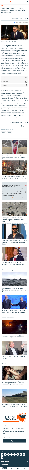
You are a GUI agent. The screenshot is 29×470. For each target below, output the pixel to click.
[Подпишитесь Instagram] (17, 454)
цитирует (12, 72)
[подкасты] (11, 468)
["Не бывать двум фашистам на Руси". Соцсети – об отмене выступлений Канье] (14, 231)
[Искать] (24, 468)
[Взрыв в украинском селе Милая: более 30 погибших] (14, 327)
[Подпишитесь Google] (2, 454)
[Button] (13, 19)
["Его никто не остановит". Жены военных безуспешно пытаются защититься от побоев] (14, 373)
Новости (3, 5)
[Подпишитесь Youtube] (11, 454)
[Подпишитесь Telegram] (14, 454)
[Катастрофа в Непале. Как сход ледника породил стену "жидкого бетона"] (14, 209)
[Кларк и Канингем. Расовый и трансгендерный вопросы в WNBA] (14, 147)
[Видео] (18, 468)
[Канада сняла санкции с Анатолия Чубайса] (14, 348)
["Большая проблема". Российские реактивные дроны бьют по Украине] (14, 167)
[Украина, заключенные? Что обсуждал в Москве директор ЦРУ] (14, 254)
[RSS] (21, 454)
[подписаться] (2, 457)
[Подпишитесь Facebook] (5, 454)
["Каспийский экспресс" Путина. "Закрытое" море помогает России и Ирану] (14, 279)
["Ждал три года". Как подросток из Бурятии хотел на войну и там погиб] (14, 396)
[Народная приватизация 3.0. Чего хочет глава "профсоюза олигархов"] (14, 302)
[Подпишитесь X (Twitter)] (8, 454)
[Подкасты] (24, 454)
